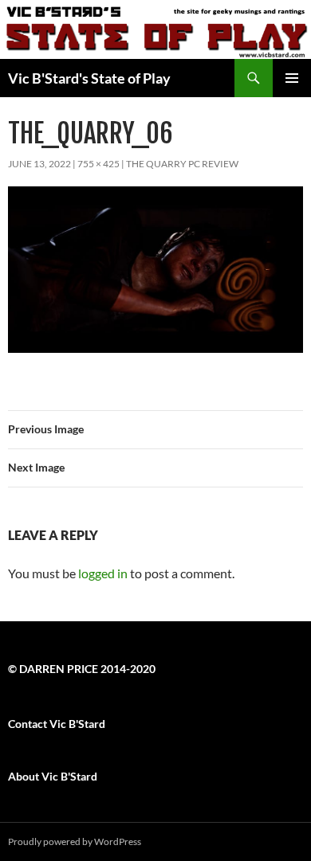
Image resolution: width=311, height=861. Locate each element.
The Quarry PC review (182, 164)
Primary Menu (292, 78)
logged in (103, 573)
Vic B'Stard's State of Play (89, 78)
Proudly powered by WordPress (74, 841)
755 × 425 (98, 164)
